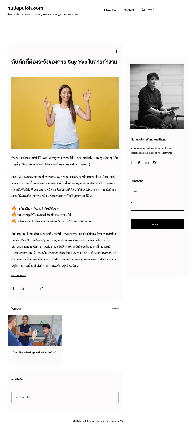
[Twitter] (139, 162)
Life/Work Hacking (18, 275)
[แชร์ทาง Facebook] (13, 288)
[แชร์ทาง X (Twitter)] (22, 288)
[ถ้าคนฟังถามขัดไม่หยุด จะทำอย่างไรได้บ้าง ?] (35, 330)
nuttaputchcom (25, 8)
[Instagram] (155, 162)
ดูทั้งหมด (115, 308)
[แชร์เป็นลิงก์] (41, 288)
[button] (109, 10)
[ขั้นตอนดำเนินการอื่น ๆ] (116, 51)
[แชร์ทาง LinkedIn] (32, 288)
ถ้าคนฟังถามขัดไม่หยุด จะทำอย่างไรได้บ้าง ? (34, 352)
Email (134, 203)
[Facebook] (131, 162)
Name (134, 191)
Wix (121, 421)
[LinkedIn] (147, 162)
